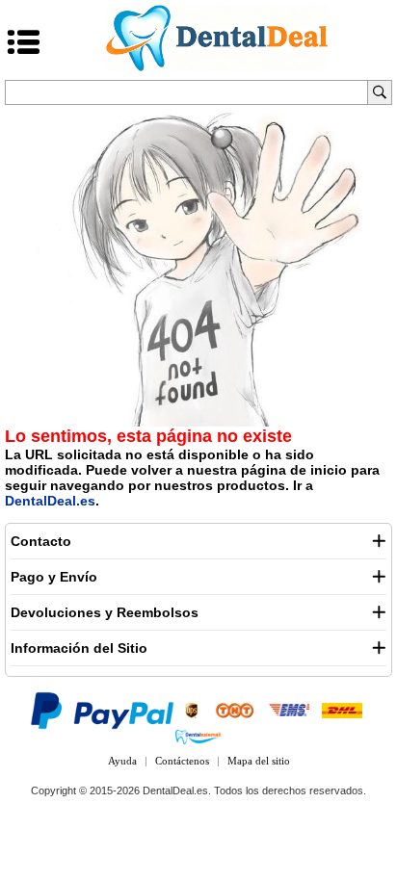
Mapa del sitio (258, 760)
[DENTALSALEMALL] (199, 736)
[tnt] (234, 709)
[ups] (191, 709)
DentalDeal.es (50, 500)
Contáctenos (182, 760)
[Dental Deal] (217, 67)
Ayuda (122, 760)
